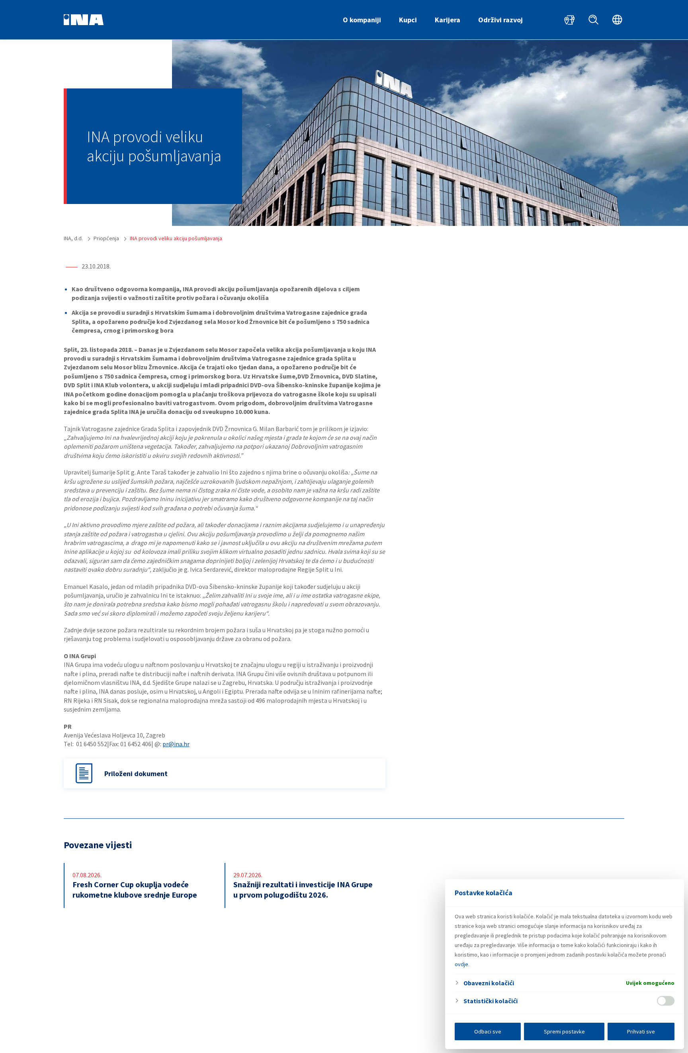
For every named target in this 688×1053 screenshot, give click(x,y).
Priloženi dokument (136, 773)
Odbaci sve (487, 1031)
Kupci (408, 19)
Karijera (447, 19)
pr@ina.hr (176, 744)
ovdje (461, 964)
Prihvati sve (641, 1031)
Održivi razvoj (500, 19)
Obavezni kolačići (488, 983)
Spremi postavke (564, 1031)
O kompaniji (362, 19)
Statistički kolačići (490, 1001)
